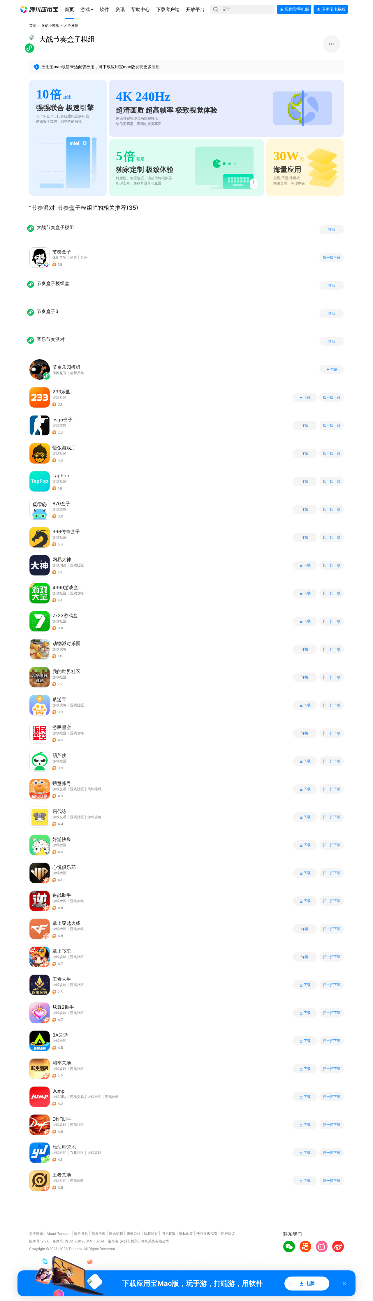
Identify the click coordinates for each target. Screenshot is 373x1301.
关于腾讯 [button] (36, 1233)
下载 (307, 397)
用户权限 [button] (168, 1233)
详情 (331, 230)
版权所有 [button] (151, 1233)
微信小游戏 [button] (50, 25)
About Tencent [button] (59, 1233)
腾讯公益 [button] (133, 1233)
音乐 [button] (83, 257)
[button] (39, 9)
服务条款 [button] (81, 1233)
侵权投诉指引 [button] (206, 1233)
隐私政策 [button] (186, 1233)
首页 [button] (32, 25)
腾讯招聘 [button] (116, 1233)
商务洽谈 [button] (98, 1233)
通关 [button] (73, 257)
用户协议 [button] (228, 1233)
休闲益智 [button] (59, 257)
